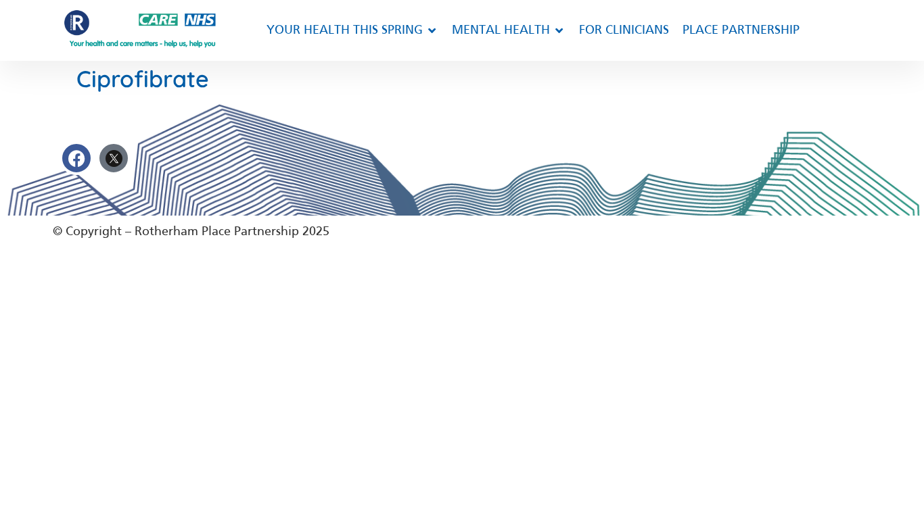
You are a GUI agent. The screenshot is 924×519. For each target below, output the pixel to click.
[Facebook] (76, 158)
